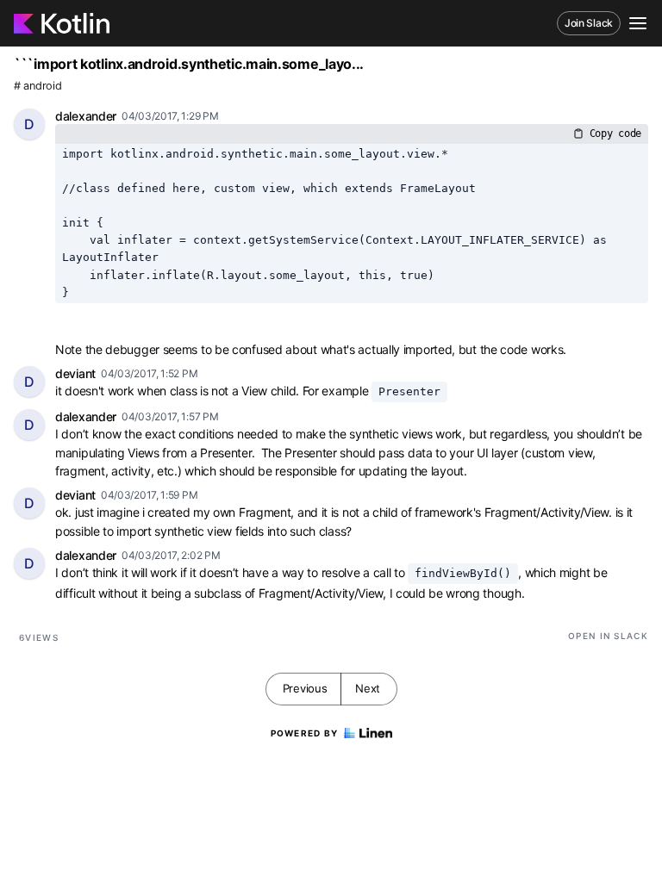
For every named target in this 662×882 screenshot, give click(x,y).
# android (37, 85)
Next (367, 688)
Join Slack (589, 22)
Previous (305, 688)
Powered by (305, 733)
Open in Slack (608, 635)
